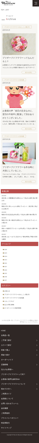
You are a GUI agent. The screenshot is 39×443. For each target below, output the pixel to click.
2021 (5, 266)
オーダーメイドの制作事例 (12, 308)
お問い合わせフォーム (9, 403)
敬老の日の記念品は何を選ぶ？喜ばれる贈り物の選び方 (19, 214)
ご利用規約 (5, 413)
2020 (5, 270)
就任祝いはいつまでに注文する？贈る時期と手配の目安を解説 (19, 238)
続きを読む (28, 72)
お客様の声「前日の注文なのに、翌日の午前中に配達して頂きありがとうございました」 (18, 114)
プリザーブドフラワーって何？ (13, 374)
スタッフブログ (9, 301)
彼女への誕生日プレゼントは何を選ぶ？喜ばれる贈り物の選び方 (19, 229)
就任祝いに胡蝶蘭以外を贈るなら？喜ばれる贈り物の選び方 (19, 199)
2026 (5, 249)
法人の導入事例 (9, 304)
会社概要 (4, 408)
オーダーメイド (7, 359)
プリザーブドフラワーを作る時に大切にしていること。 (18, 169)
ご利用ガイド (6, 393)
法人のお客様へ (7, 369)
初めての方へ (6, 389)
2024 (5, 256)
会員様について (7, 398)
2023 (5, 259)
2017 (7, 10)
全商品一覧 (5, 335)
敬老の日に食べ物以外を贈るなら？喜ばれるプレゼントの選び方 (19, 221)
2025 (5, 253)
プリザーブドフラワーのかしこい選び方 (17, 294)
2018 (5, 277)
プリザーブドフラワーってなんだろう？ (18, 59)
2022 (5, 263)
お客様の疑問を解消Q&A (10, 379)
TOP (2, 10)
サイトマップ (6, 428)
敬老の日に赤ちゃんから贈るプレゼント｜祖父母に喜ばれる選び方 (19, 207)
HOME (3, 330)
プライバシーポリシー (9, 418)
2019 (5, 273)
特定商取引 (5, 423)
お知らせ (7, 291)
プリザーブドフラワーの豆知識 (14, 298)
